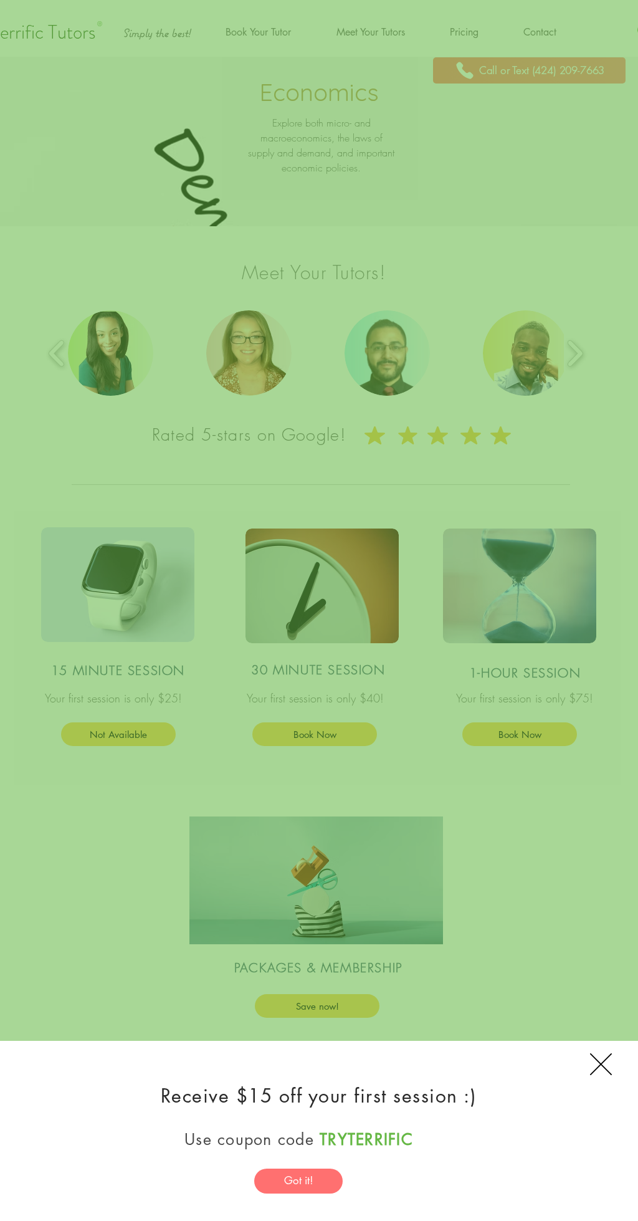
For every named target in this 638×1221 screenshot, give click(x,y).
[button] (601, 1064)
